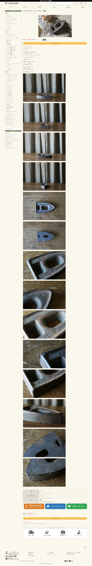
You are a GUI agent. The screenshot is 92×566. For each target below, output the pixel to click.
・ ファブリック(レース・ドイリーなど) (13, 63)
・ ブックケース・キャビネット (11, 17)
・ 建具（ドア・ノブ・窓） (11, 23)
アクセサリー (8, 104)
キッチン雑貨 (8, 94)
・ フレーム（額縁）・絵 (10, 54)
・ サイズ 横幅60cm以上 (10, 50)
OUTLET (44, 39)
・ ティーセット (9, 77)
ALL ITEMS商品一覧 (39, 7)
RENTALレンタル (54, 7)
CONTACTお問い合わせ (83, 7)
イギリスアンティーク (10, 119)
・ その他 (7, 26)
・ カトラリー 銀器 (9, 95)
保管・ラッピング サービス (11, 138)
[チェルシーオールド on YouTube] (69, 561)
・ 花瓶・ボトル (9, 90)
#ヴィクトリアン (9, 115)
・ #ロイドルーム (9, 29)
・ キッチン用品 (9, 97)
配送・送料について (9, 136)
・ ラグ (7, 66)
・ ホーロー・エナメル (10, 100)
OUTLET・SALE (9, 124)
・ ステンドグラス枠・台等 (11, 46)
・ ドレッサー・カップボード (11, 19)
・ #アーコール (8, 28)
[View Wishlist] (81, 3)
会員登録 (7, 133)
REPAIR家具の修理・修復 (68, 7)
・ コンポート (8, 84)
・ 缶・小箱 (8, 60)
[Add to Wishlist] (84, 40)
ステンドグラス (9, 40)
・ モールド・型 (9, 98)
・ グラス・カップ (9, 87)
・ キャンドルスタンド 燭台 (11, 57)
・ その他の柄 (8, 44)
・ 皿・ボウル (8, 73)
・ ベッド (7, 25)
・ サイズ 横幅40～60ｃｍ (11, 49)
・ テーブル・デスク (9, 16)
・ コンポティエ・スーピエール (11, 74)
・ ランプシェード (9, 33)
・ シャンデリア (9, 36)
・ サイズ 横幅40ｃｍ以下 (11, 47)
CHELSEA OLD (45, 563)
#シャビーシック (9, 117)
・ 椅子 (7, 14)
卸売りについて (9, 145)
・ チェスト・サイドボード (11, 20)
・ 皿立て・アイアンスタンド (11, 111)
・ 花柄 (7, 41)
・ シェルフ (8, 22)
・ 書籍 (7, 108)
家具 (7, 13)
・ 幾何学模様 (8, 43)
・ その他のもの (9, 69)
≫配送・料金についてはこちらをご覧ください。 (47, 498)
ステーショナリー (9, 102)
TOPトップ (11, 7)
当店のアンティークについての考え (12, 140)
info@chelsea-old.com (36, 523)
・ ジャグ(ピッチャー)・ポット (11, 76)
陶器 (7, 71)
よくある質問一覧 (9, 143)
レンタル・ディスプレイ (10, 147)
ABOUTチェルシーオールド (25, 7)
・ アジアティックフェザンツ (11, 79)
